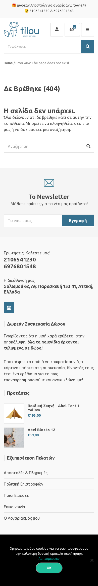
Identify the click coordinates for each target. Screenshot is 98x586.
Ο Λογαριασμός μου (22, 518)
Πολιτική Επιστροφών (23, 484)
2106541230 (39, 11)
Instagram (9, 307)
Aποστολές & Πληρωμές (25, 472)
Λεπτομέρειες (49, 558)
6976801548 (64, 11)
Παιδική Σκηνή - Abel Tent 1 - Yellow (55, 408)
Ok (49, 568)
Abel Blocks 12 (41, 430)
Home (8, 63)
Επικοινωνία (14, 506)
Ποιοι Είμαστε (16, 495)
